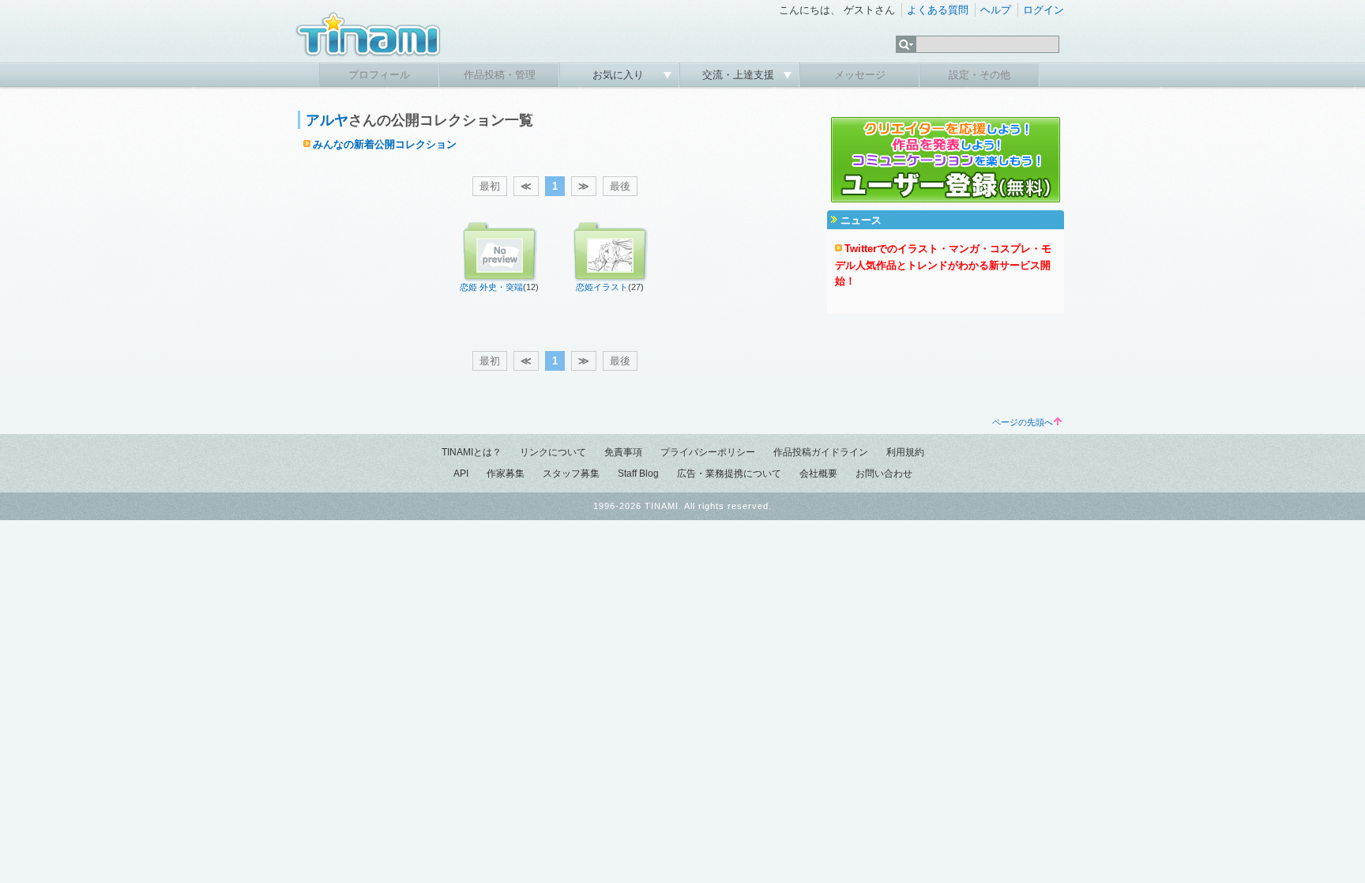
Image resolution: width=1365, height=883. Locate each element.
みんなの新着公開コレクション (385, 144)
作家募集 (506, 473)
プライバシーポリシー (707, 452)
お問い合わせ (883, 473)
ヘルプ (995, 10)
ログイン (1043, 10)
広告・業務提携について (729, 473)
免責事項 (623, 452)
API (460, 473)
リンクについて (553, 452)
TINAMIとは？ (472, 452)
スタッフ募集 (571, 473)
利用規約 (905, 452)
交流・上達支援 (739, 75)
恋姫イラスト (602, 287)
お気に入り (619, 75)
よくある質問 (937, 10)
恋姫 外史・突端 (491, 287)
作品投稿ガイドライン (820, 452)
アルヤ (327, 120)
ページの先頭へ (1022, 422)
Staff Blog (638, 473)
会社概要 (818, 473)
